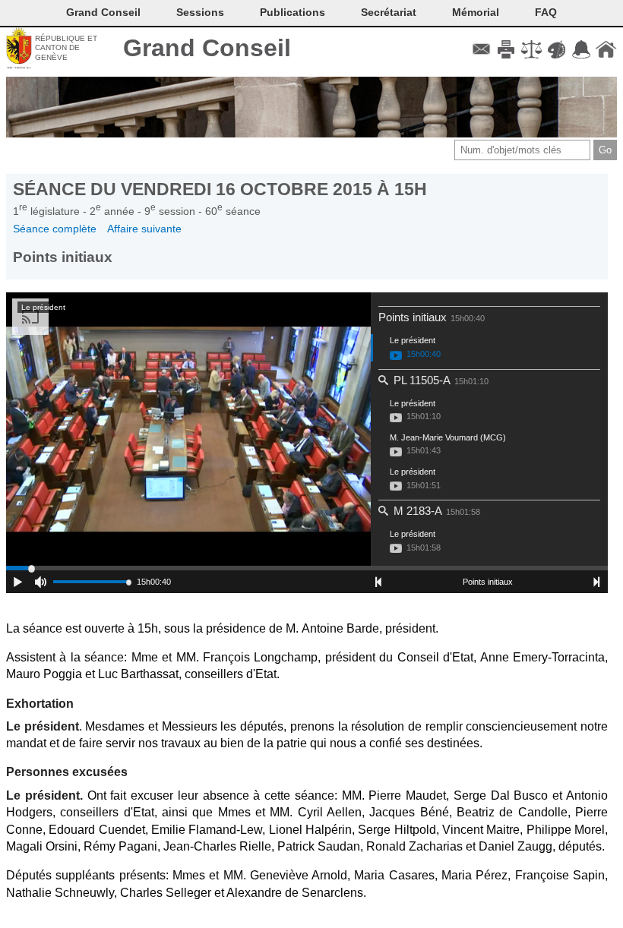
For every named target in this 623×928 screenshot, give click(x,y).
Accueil (606, 49)
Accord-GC (581, 49)
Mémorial (475, 12)
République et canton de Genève (66, 48)
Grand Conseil (207, 48)
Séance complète (54, 229)
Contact (481, 49)
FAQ (546, 12)
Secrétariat (388, 12)
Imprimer (506, 49)
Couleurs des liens (557, 49)
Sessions (200, 12)
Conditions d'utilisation (531, 49)
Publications (292, 12)
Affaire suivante (144, 229)
